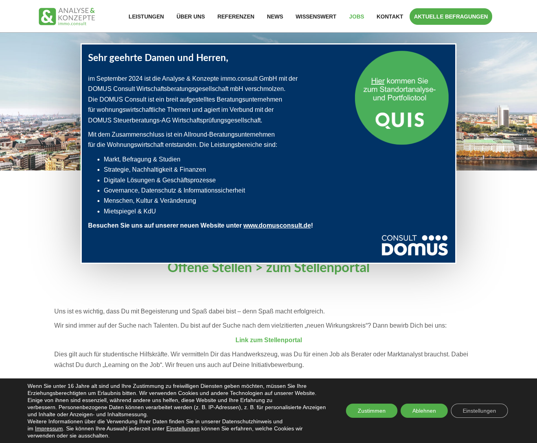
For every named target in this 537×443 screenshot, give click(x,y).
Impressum (49, 428)
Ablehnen (424, 411)
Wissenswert (316, 16)
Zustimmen (372, 411)
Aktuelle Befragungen (451, 16)
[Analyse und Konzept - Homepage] (67, 16)
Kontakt (390, 16)
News (275, 16)
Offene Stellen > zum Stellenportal (268, 268)
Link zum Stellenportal (268, 340)
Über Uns (191, 16)
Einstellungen (183, 428)
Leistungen (146, 16)
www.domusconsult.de (277, 225)
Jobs (356, 16)
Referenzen (235, 16)
